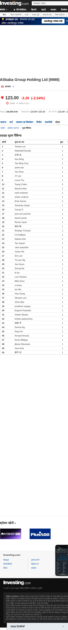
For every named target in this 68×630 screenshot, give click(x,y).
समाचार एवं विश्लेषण (24, 122)
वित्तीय (39, 122)
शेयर (4, 14)
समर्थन (33, 568)
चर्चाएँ (2, 128)
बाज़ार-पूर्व (35, 14)
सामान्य (3, 122)
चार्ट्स (43, 9)
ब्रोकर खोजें (7, 523)
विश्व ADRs (60, 14)
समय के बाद (47, 14)
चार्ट (11, 122)
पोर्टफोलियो (7, 564)
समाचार (53, 9)
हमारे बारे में (35, 560)
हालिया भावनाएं (13, 128)
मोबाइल (6, 560)
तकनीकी (48, 122)
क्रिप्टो (33, 9)
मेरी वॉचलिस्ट (21, 9)
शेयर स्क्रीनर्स (16, 14)
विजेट (5, 568)
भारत (27, 14)
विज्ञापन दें (35, 564)
